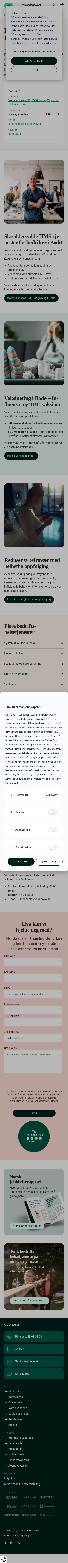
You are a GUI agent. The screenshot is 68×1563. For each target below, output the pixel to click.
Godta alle (21, 861)
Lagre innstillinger (49, 861)
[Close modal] (61, 699)
